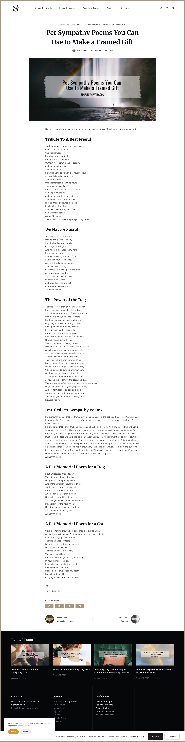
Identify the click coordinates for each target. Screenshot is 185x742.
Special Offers (60, 718)
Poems (110, 8)
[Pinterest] (69, 606)
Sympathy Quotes (91, 8)
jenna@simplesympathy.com (24, 708)
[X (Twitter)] (59, 606)
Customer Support (104, 701)
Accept (155, 736)
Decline (172, 736)
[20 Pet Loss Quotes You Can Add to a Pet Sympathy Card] (155, 655)
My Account (59, 704)
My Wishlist (58, 708)
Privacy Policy (102, 708)
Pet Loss (109, 51)
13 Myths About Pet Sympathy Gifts (71, 669)
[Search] (161, 8)
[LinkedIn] (80, 606)
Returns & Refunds (104, 704)
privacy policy (137, 736)
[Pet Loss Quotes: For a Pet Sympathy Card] (30, 655)
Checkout (58, 721)
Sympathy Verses (67, 8)
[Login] (167, 8)
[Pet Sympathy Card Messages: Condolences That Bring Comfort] (113, 655)
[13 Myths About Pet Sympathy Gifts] (72, 655)
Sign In (56, 714)
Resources (125, 8)
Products (57, 701)
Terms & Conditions (105, 711)
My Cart (57, 711)
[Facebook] (49, 606)
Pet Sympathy (53, 591)
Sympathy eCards (43, 8)
